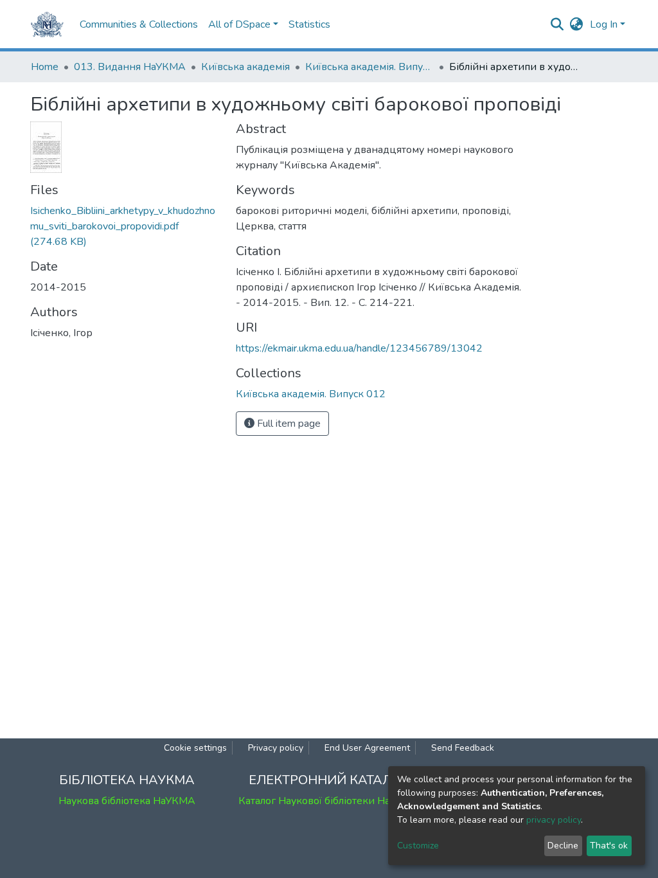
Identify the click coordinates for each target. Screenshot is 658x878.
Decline (562, 845)
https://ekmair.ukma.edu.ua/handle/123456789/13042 (359, 348)
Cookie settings (195, 748)
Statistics (309, 24)
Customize (418, 845)
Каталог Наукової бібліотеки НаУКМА (329, 801)
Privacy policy (275, 748)
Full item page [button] (287, 424)
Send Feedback (462, 748)
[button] (576, 24)
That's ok (609, 845)
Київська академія (245, 67)
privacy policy (553, 820)
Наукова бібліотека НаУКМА (126, 801)
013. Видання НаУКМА (130, 67)
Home (44, 67)
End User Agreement (367, 748)
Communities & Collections (139, 24)
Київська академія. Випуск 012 (369, 67)
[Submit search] (557, 24)
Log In (604, 24)
